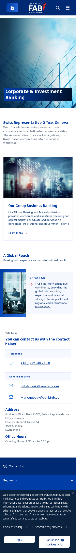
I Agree (19, 539)
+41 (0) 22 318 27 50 (35, 363)
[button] (38, 7)
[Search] (57, 8)
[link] (12, 7)
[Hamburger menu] (68, 8)
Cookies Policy (12, 527)
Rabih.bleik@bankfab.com (40, 386)
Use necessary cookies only (54, 541)
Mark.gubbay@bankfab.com (41, 397)
